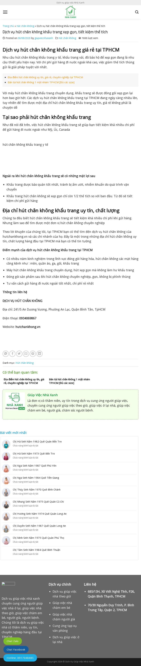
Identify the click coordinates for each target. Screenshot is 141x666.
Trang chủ (8, 26)
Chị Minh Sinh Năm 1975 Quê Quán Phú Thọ (38, 537)
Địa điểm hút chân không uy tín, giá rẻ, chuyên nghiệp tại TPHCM (45, 77)
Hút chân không (25, 26)
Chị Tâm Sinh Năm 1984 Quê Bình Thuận (36, 549)
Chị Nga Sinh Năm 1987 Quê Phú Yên (34, 465)
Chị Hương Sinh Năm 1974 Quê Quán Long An (40, 513)
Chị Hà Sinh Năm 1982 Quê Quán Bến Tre (37, 441)
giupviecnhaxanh (44, 38)
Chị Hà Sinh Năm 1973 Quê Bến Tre (34, 453)
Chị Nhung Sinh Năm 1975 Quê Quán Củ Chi (38, 501)
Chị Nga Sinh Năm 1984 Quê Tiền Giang (36, 477)
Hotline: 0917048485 (20, 657)
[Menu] (5, 12)
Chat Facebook (16, 649)
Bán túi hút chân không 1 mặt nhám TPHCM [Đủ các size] (41, 82)
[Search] (136, 12)
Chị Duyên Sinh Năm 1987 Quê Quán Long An (39, 525)
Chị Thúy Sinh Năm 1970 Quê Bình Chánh (37, 489)
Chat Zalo (13, 641)
